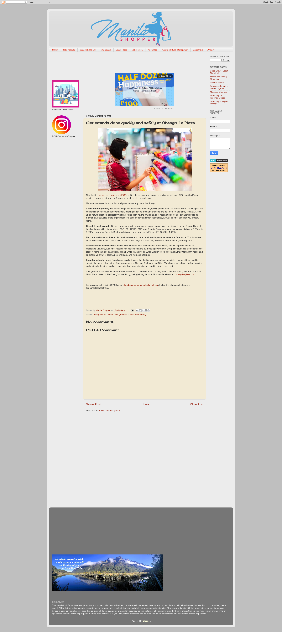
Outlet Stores (137, 50)
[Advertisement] (139, 61)
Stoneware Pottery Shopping (218, 78)
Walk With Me (68, 50)
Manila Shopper (103, 310)
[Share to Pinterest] (148, 310)
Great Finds (121, 50)
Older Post (196, 404)
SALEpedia (106, 50)
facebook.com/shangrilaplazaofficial (141, 285)
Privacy (210, 50)
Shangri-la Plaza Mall (103, 314)
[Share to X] (142, 310)
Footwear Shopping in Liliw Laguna (219, 87)
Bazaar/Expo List (88, 50)
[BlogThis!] (140, 310)
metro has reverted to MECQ (113, 195)
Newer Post (93, 404)
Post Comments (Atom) (109, 410)
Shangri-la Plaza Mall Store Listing (130, 314)
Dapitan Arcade (217, 82)
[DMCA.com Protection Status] (219, 162)
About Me (152, 50)
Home (55, 50)
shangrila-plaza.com (185, 274)
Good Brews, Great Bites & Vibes (219, 72)
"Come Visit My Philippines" (175, 50)
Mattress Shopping (219, 92)
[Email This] (137, 310)
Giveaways (198, 50)
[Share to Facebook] (145, 310)
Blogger (146, 621)
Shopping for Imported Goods (217, 96)
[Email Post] (132, 310)
